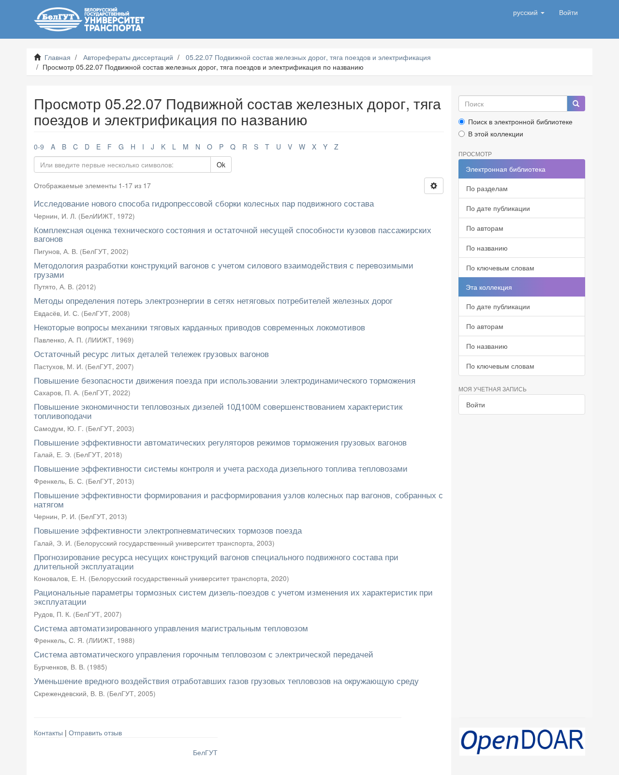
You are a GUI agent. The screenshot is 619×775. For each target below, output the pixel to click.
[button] (529, 12)
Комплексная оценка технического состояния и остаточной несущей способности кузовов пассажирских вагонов (232, 234)
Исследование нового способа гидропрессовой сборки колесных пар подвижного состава (204, 203)
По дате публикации (498, 208)
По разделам (487, 188)
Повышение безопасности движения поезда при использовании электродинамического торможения (224, 380)
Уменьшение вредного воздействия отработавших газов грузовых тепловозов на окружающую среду (226, 680)
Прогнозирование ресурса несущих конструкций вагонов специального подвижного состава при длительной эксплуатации (216, 561)
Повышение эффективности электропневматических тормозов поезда (168, 530)
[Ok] (576, 103)
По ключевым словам (500, 267)
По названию (487, 248)
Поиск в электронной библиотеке (520, 121)
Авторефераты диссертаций (128, 57)
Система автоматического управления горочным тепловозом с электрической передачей (203, 654)
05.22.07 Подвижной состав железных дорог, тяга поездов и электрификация (308, 57)
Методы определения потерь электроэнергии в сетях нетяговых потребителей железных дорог (213, 300)
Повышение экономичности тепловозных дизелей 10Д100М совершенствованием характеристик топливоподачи (218, 410)
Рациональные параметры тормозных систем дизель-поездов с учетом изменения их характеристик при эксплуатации (233, 596)
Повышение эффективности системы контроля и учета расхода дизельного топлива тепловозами (221, 468)
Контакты (48, 732)
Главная (57, 57)
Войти (475, 404)
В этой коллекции (495, 133)
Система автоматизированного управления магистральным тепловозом (171, 628)
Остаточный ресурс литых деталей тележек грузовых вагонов (151, 353)
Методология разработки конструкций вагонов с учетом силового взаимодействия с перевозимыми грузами (223, 269)
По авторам (484, 228)
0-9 (39, 146)
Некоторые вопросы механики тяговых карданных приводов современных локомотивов (199, 327)
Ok (221, 164)
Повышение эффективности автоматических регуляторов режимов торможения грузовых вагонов (220, 442)
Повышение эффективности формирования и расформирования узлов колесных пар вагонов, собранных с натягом (238, 499)
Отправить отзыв (95, 732)
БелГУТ (205, 752)
